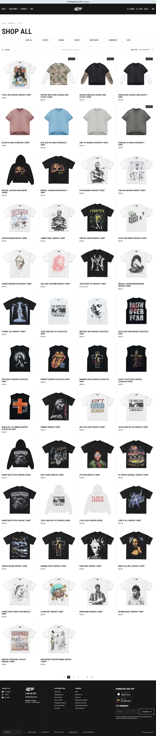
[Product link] (20, 78)
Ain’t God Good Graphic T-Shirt (92, 427)
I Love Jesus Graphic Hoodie (91, 520)
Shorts (77, 40)
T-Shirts (45, 40)
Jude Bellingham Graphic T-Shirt (132, 190)
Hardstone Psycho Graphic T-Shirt (16, 520)
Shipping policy (73, 732)
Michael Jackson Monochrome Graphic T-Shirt (131, 285)
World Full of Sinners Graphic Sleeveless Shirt (15, 428)
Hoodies (61, 40)
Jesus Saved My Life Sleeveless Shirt (54, 333)
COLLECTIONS (13, 9)
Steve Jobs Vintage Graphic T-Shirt (16, 95)
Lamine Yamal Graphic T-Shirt (53, 238)
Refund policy (32, 732)
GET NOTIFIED (145, 712)
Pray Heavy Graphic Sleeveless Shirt (15, 380)
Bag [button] (153, 9)
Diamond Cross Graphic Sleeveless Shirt (94, 380)
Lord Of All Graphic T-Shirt (129, 520)
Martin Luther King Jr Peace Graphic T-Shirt (14, 660)
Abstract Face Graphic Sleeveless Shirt (93, 333)
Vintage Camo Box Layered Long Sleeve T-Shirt (92, 96)
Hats (128, 40)
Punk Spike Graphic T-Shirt (90, 566)
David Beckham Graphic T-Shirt (14, 238)
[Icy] (78, 9)
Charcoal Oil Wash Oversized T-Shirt (131, 144)
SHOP (3, 9)
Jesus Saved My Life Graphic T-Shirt (133, 427)
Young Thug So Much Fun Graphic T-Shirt (16, 613)
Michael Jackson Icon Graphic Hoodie (14, 191)
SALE (31, 9)
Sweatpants (94, 40)
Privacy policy (45, 732)
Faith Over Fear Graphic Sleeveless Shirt (133, 333)
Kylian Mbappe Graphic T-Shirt (92, 190)
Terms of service (58, 732)
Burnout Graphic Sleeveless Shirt (55, 379)
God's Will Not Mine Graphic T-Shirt (55, 284)
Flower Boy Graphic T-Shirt (52, 612)
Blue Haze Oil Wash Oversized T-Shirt (54, 144)
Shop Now (86, 2)
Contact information (88, 732)
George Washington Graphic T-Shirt (17, 284)
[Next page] (92, 677)
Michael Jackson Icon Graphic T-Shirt (54, 191)
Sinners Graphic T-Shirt (50, 427)
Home (3, 23)
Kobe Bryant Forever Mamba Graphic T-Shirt (56, 660)
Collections (11, 23)
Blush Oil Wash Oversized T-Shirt (16, 143)
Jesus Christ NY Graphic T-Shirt (92, 284)
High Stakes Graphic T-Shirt (52, 475)
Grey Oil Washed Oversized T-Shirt (93, 143)
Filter (7, 50)
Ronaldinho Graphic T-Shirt (90, 612)
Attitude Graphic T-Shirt (89, 475)
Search (132, 9)
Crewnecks (113, 40)
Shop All (29, 40)
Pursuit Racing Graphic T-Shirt (14, 566)
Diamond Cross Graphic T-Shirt (53, 566)
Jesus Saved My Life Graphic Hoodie (55, 520)
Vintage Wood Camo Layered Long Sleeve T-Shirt (55, 96)
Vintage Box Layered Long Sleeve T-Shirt (133, 96)
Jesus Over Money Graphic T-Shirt (132, 238)
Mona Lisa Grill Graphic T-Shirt (131, 566)
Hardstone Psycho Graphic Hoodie (16, 475)
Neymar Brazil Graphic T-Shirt (131, 612)
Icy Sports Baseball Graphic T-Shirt (133, 475)
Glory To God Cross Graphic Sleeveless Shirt (130, 380)
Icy (150, 732)
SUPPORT (23, 9)
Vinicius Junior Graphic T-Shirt (92, 238)
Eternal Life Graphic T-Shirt (13, 332)
